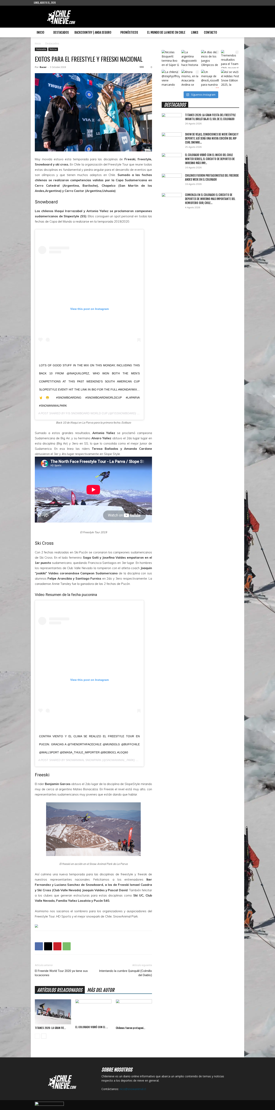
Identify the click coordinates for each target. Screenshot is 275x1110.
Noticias (53, 49)
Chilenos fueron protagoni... (130, 1028)
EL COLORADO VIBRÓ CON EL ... (91, 1027)
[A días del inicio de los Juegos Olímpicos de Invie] (210, 59)
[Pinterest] (57, 946)
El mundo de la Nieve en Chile (166, 32)
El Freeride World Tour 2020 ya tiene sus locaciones (61, 973)
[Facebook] (65, 3)
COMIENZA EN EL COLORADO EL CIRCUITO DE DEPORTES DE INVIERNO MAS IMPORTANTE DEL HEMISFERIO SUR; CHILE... (210, 199)
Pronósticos (129, 32)
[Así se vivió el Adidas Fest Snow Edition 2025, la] (230, 79)
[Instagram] (72, 3)
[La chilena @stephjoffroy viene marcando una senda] (171, 79)
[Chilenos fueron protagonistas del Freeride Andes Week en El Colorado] (134, 1011)
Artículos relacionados (59, 990)
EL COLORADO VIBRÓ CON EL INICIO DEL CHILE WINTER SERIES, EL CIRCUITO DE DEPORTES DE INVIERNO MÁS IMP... (210, 159)
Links (194, 32)
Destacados (61, 32)
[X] (48, 946)
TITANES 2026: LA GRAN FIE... (50, 1028)
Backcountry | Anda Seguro (92, 32)
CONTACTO (210, 32)
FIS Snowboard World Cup (87, 413)
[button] (236, 33)
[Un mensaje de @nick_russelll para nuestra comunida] (210, 79)
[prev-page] (37, 1036)
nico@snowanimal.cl (133, 1089)
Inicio (40, 32)
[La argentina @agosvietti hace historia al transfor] (190, 59)
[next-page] (43, 1036)
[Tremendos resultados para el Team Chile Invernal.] (230, 59)
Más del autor (100, 990)
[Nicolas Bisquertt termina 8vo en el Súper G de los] (171, 59)
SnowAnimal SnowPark (83, 760)
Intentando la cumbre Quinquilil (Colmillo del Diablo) (125, 973)
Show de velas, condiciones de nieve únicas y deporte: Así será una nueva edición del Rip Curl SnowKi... (211, 138)
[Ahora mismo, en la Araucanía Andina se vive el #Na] (190, 79)
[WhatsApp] (67, 946)
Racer (43, 67)
